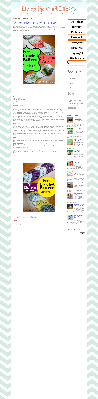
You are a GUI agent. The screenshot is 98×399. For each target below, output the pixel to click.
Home (39, 231)
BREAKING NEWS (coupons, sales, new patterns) (75, 104)
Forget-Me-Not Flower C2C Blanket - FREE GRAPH (78, 216)
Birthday (70, 92)
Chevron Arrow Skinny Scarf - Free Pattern (78, 162)
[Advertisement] (76, 261)
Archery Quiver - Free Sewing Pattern (78, 151)
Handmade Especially (31, 224)
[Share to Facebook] (35, 217)
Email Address (72, 78)
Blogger (51, 396)
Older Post (61, 231)
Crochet (18, 224)
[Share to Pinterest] (36, 217)
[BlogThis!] (32, 217)
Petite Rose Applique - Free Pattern (79, 194)
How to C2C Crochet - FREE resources (78, 172)
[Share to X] (33, 217)
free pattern (23, 224)
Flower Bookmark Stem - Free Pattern (79, 183)
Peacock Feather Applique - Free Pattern (79, 140)
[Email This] (31, 217)
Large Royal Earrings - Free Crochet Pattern (79, 205)
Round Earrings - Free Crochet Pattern (78, 118)
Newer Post (17, 231)
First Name (70, 83)
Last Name (70, 87)
